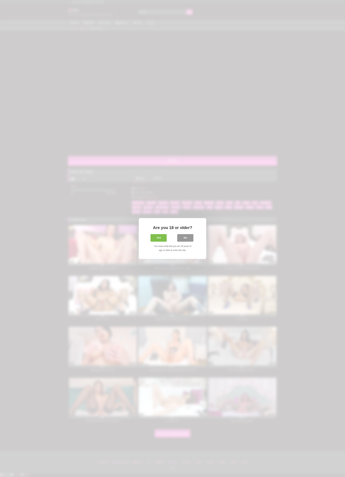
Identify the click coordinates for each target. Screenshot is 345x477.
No (185, 238)
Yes (158, 238)
